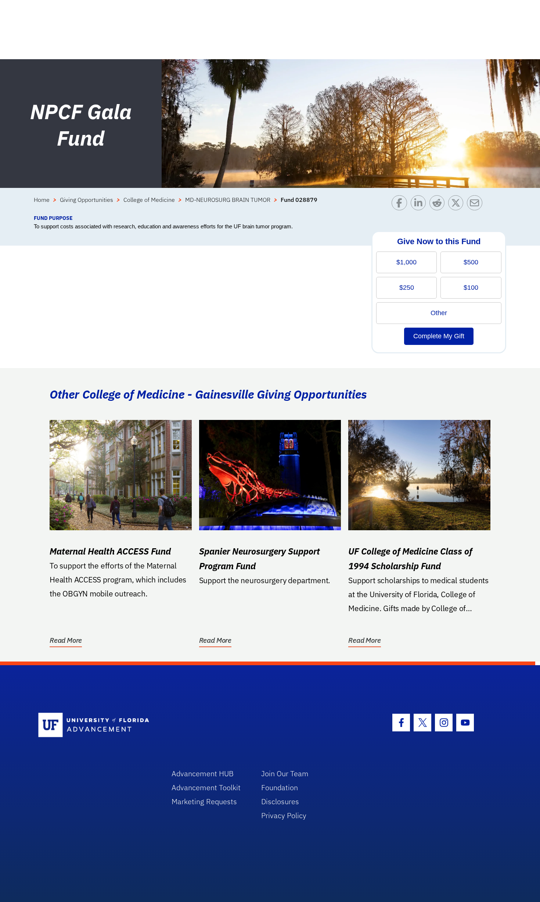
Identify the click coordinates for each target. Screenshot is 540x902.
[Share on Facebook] (401, 204)
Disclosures (280, 801)
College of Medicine (149, 199)
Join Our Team (285, 773)
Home (42, 199)
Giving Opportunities (86, 199)
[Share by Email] (476, 204)
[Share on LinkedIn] (420, 204)
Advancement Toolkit (206, 787)
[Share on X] (457, 204)
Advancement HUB (203, 773)
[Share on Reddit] (438, 204)
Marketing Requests (204, 801)
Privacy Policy (283, 815)
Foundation (279, 787)
